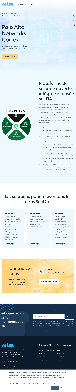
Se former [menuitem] (42, 353)
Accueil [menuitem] (4, 13)
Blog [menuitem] (58, 350)
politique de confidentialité (37, 379)
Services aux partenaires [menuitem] (46, 350)
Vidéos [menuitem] (59, 360)
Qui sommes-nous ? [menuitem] (45, 360)
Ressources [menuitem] (60, 353)
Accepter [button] (55, 387)
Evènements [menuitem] (61, 357)
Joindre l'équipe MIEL (49, 281)
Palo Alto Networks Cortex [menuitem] (11, 16)
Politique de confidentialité (66, 323)
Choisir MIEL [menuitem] (45, 345)
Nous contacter (9, 56)
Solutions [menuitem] (13, 13)
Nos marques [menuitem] (43, 357)
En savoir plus (10, 244)
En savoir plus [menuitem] (64, 345)
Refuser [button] (63, 387)
